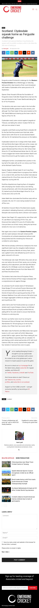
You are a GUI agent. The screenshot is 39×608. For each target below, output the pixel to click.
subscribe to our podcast (21, 382)
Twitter (9, 372)
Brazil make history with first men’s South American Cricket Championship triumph (23, 482)
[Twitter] (8, 52)
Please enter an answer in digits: (11, 548)
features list (11, 379)
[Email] (24, 52)
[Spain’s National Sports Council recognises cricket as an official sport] (6, 473)
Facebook (15, 372)
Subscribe (33, 587)
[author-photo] (19, 440)
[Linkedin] (16, 52)
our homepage (23, 365)
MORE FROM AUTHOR (22, 458)
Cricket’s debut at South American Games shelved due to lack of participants (23, 499)
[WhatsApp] (12, 52)
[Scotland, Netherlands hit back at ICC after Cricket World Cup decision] (6, 490)
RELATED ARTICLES (8, 458)
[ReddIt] (20, 52)
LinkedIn (22, 372)
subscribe (23, 368)
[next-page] (6, 506)
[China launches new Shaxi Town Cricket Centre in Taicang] (6, 464)
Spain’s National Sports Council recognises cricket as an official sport (22, 473)
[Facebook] (3, 52)
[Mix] (28, 52)
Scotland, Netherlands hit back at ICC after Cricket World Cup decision (19, 3)
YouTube (30, 372)
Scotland (9, 399)
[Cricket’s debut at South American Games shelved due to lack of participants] (6, 499)
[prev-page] (3, 506)
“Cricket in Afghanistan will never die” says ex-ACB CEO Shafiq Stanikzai (10, 422)
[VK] (33, 52)
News (3, 27)
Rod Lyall (5, 48)
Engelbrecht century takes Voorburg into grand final (29, 421)
